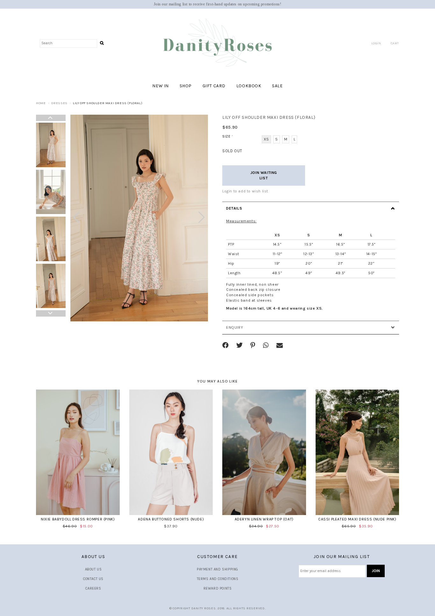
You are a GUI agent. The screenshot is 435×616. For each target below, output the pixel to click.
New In (160, 86)
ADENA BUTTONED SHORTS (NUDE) (171, 519)
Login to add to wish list (245, 191)
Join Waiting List (263, 175)
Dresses (59, 103)
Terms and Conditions (218, 579)
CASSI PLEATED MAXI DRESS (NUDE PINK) (357, 519)
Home (41, 103)
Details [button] (234, 208)
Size (227, 136)
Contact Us (93, 579)
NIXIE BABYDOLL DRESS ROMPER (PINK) (78, 519)
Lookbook (248, 86)
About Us (93, 569)
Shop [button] (186, 86)
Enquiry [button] (234, 327)
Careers (93, 588)
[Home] (217, 43)
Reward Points (217, 588)
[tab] (310, 208)
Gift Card (214, 86)
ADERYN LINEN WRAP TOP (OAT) (264, 519)
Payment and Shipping (217, 569)
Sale (277, 86)
